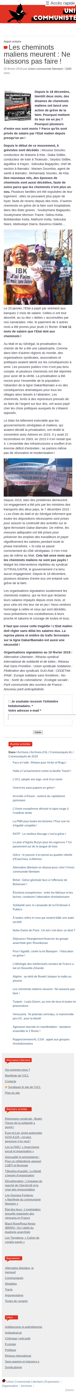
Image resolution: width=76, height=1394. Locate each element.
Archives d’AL (39, 752)
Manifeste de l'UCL (17, 1075)
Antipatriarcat (13, 1332)
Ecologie (10, 1344)
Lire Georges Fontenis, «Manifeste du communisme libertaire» (23, 1199)
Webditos (11, 1283)
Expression (52, 1381)
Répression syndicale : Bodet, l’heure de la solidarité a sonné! (23, 1123)
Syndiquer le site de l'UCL (24, 1087)
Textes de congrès (16, 1301)
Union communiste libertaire (45, 68)
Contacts (10, 1081)
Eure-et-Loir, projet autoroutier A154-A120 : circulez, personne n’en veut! (23, 1137)
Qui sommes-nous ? (17, 1069)
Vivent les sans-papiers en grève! (34, 787)
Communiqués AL (61, 752)
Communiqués (14, 1278)
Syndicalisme (13, 1367)
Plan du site (12, 1092)
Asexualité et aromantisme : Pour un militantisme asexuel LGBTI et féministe (23, 1161)
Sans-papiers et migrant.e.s (22, 1361)
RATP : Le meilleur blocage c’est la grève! (39, 833)
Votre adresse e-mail (24, 710)
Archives (22, 752)
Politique (10, 1350)
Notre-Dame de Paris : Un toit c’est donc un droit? (44, 930)
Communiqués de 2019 (23, 756)
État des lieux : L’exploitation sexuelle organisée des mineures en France (23, 1213)
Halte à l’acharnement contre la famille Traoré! (42, 770)
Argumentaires (14, 1295)
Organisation (10, 1385)
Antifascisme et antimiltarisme (23, 1326)
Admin (70, 1390)
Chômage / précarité (17, 1338)
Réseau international (18, 1355)
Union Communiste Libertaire (24, 1381)
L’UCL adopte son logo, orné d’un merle (37, 779)
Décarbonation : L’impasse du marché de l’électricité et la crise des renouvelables (23, 1185)
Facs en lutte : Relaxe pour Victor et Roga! (39, 762)
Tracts (9, 1289)
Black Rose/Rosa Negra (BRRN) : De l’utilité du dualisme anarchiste (20, 1228)
